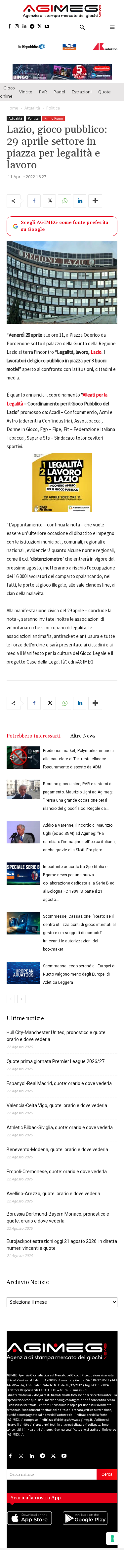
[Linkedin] (24, 27)
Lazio (96, 346)
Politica (53, 102)
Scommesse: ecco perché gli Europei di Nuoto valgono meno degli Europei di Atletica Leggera (79, 968)
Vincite (25, 86)
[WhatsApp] (64, 195)
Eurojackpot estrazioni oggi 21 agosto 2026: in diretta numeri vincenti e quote (62, 1239)
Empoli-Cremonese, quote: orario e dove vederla (57, 1166)
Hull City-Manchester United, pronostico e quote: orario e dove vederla (56, 1030)
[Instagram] (17, 27)
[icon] (34, 1519)
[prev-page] (11, 993)
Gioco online (7, 86)
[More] (95, 195)
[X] (39, 27)
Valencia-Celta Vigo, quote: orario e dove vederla (57, 1099)
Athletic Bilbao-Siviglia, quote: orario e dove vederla (60, 1122)
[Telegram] (32, 27)
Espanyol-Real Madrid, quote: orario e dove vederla (59, 1077)
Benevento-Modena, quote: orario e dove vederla (57, 1144)
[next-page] (21, 993)
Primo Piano (53, 112)
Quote (104, 86)
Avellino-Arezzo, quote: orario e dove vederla (53, 1188)
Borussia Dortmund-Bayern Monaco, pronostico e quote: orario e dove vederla (58, 1212)
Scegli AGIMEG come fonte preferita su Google (64, 220)
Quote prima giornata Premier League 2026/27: (56, 1055)
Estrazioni (82, 86)
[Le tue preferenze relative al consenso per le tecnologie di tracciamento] (112, 1538)
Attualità (32, 102)
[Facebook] (9, 27)
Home (12, 102)
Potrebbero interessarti (34, 730)
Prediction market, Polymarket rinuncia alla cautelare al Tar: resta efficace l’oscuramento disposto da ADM (78, 753)
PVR (43, 86)
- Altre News (81, 730)
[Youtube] (47, 27)
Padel (59, 86)
